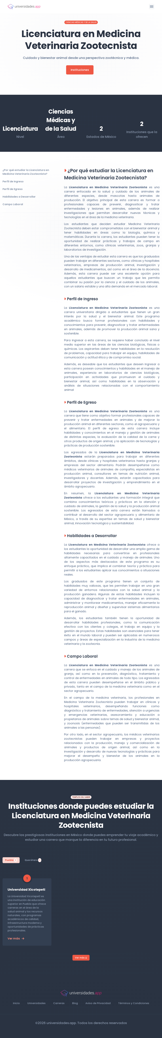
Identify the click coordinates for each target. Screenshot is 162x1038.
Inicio (16, 1003)
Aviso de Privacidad (98, 1003)
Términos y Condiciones (133, 1003)
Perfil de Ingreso (13, 181)
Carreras (59, 1003)
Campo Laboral (13, 204)
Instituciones (80, 70)
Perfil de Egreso (13, 189)
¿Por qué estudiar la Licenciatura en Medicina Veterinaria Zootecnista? (26, 172)
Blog (75, 1003)
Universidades (36, 1003)
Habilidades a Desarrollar (19, 197)
